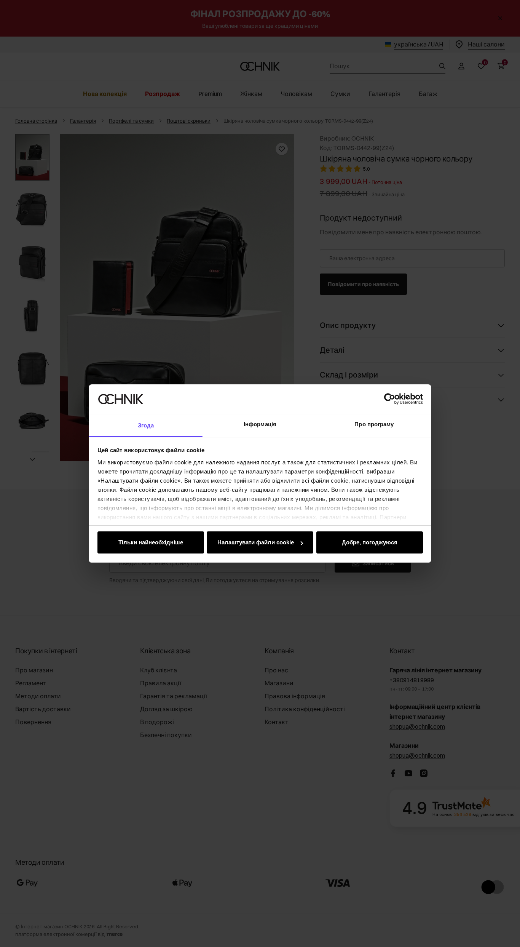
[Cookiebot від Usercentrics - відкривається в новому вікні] (389, 399)
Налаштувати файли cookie (255, 542)
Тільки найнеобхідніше (150, 542)
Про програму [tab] (374, 424)
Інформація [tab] (260, 424)
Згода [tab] (146, 425)
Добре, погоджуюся (369, 542)
